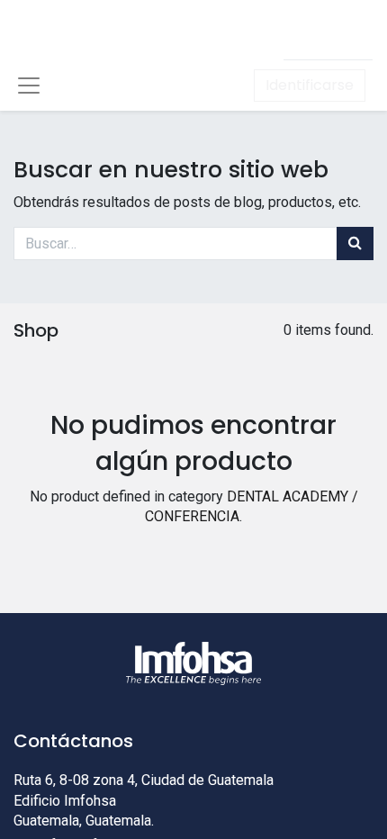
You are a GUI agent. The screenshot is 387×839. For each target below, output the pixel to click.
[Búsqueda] (355, 243)
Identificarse (310, 85)
